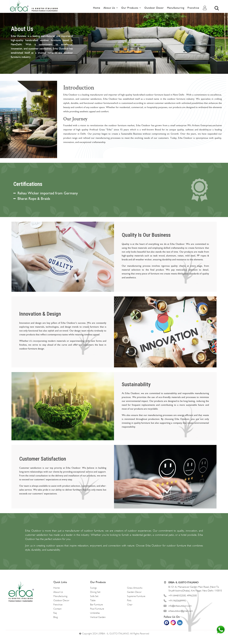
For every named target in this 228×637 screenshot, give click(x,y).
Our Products (130, 7)
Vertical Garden (98, 617)
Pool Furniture (97, 608)
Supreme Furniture (136, 596)
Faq (55, 613)
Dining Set (95, 592)
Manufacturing (175, 7)
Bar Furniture (96, 604)
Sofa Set (94, 596)
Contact (57, 608)
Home (96, 7)
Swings (93, 587)
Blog (55, 617)
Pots (129, 600)
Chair (129, 604)
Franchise (193, 7)
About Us (109, 7)
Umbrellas (95, 613)
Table (93, 600)
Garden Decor (134, 592)
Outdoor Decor (154, 7)
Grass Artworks (134, 587)
